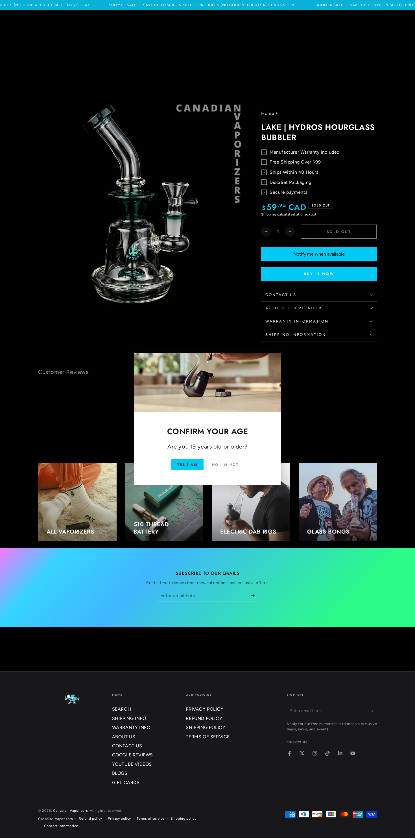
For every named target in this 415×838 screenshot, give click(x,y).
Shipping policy (183, 818)
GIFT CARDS (126, 782)
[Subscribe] (254, 595)
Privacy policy (119, 818)
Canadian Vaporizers (70, 811)
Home (267, 113)
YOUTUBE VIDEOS (132, 764)
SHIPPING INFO (129, 718)
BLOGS (120, 773)
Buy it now (319, 274)
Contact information (61, 826)
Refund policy (90, 818)
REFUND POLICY (204, 718)
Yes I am (187, 464)
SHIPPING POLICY (205, 727)
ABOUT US (124, 736)
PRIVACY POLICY (204, 709)
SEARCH (121, 709)
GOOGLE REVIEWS (132, 755)
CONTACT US (127, 745)
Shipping (268, 214)
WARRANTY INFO (131, 727)
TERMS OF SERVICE (208, 736)
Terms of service (151, 818)
